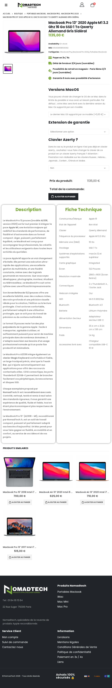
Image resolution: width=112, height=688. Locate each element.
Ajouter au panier (65, 196)
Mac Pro (62, 606)
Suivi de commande (15, 642)
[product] (19, 471)
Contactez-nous (12, 647)
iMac (60, 596)
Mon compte (10, 637)
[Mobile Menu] (6, 5)
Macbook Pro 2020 (81, 52)
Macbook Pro (66, 52)
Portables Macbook (98, 52)
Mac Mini (62, 601)
